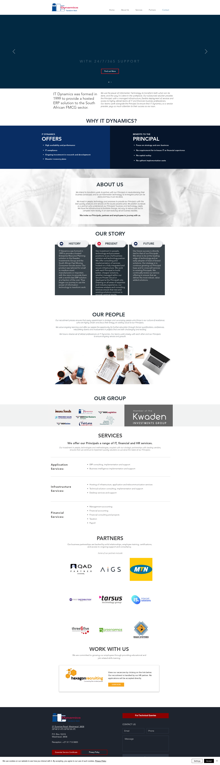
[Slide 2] (111, 82)
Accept (209, 761)
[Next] (206, 51)
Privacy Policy (100, 761)
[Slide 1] (108, 82)
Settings (197, 761)
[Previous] (14, 51)
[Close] (216, 761)
